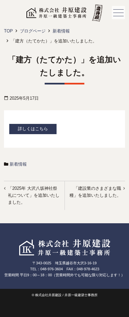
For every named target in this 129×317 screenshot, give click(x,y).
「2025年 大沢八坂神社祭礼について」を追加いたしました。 (34, 195)
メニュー (118, 12)
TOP (8, 30)
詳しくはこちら (33, 128)
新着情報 (61, 30)
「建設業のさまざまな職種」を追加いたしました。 (95, 192)
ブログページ (33, 30)
